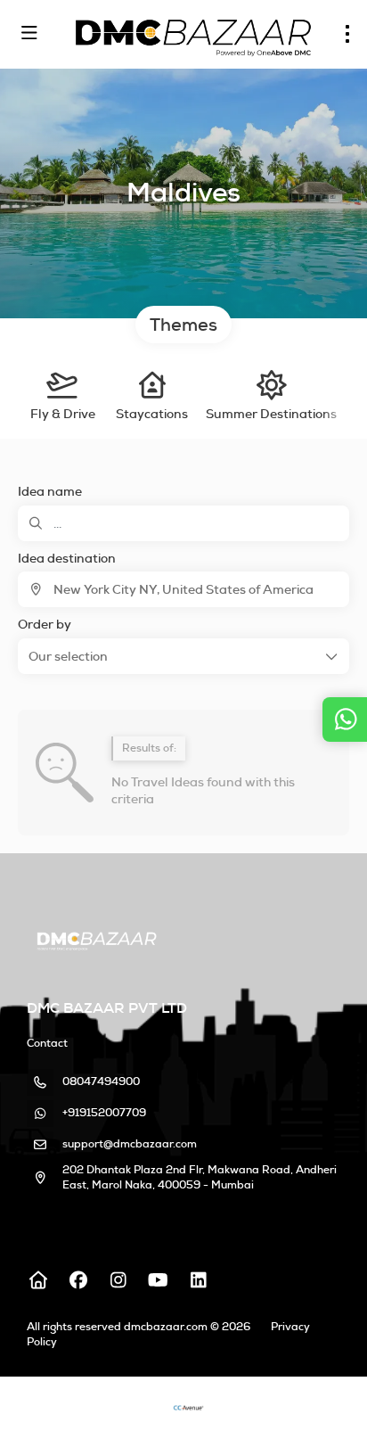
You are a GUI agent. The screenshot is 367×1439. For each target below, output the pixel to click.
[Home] (38, 1280)
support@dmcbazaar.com (129, 1144)
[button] (183, 656)
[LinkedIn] (198, 1280)
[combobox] (183, 589)
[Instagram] (118, 1280)
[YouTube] (158, 1280)
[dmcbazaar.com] (95, 939)
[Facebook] (78, 1280)
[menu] (347, 34)
